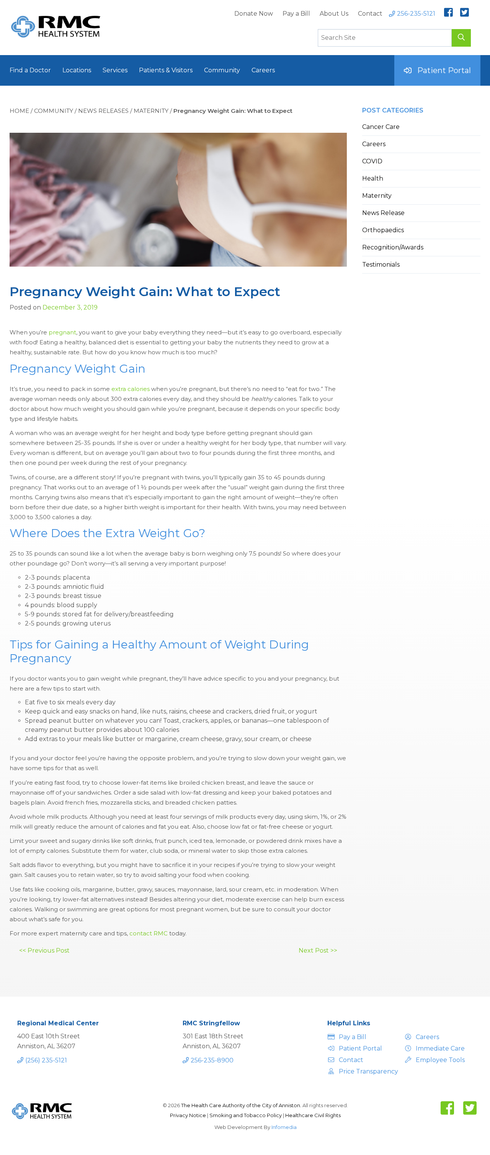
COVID (372, 161)
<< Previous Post (44, 950)
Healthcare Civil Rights (313, 1115)
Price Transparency (367, 1071)
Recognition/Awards (392, 247)
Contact (370, 13)
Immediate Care (440, 1048)
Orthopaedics (383, 230)
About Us (334, 13)
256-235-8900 (212, 1060)
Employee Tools (440, 1060)
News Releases (103, 110)
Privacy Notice (188, 1115)
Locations (76, 70)
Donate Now (253, 13)
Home (19, 110)
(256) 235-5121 (46, 1060)
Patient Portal (444, 70)
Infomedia (284, 1127)
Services (115, 70)
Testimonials (381, 264)
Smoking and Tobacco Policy (246, 1115)
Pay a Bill (296, 13)
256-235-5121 (416, 13)
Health (372, 178)
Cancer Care (381, 126)
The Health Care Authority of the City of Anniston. (241, 1105)
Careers (263, 70)
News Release (383, 213)
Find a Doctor (30, 70)
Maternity (151, 110)
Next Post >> (318, 950)
